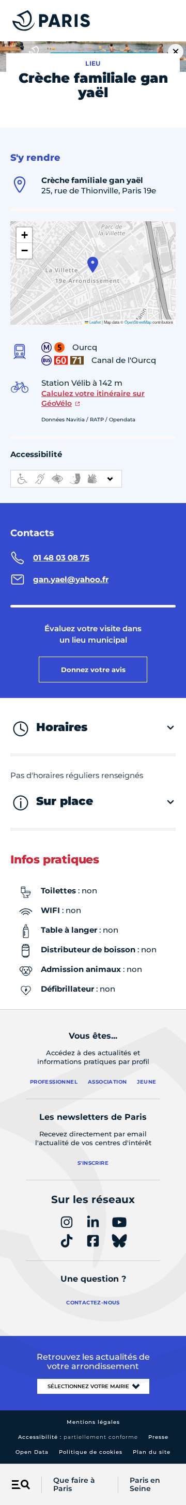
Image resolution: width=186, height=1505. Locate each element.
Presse (158, 1437)
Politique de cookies (90, 1452)
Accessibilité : (78, 1437)
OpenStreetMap (138, 322)
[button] (92, 264)
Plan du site (152, 1452)
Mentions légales (93, 1422)
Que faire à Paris (74, 1485)
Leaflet (94, 322)
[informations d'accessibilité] (66, 479)
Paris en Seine (145, 1485)
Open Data (32, 1452)
